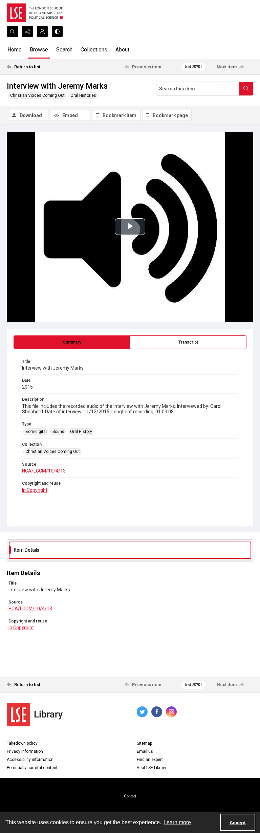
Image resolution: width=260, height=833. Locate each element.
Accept (238, 822)
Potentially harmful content (32, 767)
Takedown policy (22, 743)
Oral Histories (83, 95)
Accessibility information (30, 759)
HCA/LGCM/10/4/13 (44, 471)
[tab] (72, 342)
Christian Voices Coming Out (37, 95)
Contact (130, 796)
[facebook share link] (156, 711)
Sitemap (144, 743)
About (122, 49)
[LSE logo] (35, 12)
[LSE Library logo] (35, 714)
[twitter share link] (142, 711)
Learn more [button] (177, 822)
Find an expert (150, 759)
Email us (145, 751)
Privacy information (25, 751)
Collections (94, 49)
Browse (39, 49)
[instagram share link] (171, 711)
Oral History (81, 431)
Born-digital (36, 431)
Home (14, 49)
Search (64, 49)
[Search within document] (246, 88)
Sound (58, 431)
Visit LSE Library (151, 767)
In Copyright (34, 490)
